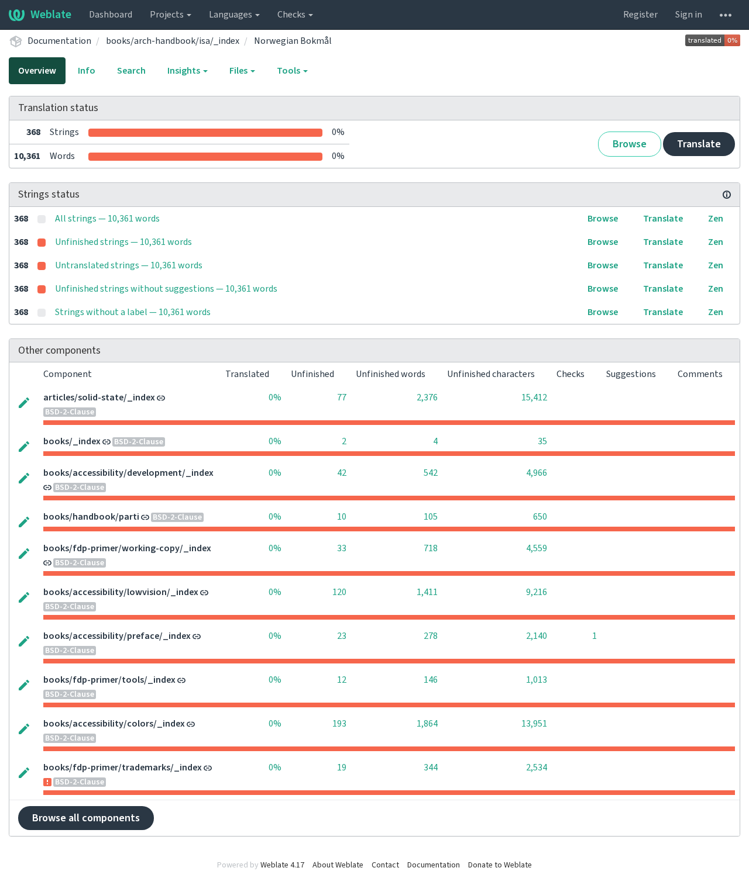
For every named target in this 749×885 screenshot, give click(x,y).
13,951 (534, 723)
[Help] (725, 14)
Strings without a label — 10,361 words (133, 312)
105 (431, 516)
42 (341, 472)
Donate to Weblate (500, 865)
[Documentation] (727, 194)
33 (341, 548)
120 (339, 592)
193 (339, 723)
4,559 (536, 548)
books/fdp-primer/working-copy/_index (127, 548)
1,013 (536, 679)
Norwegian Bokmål (293, 40)
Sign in (688, 14)
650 (540, 516)
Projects (167, 14)
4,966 (536, 472)
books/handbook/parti (91, 516)
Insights (184, 70)
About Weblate (337, 865)
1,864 (427, 723)
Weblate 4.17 (282, 865)
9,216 (536, 592)
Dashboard (110, 14)
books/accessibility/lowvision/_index (120, 592)
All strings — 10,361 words (107, 218)
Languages (231, 14)
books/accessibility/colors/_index (114, 723)
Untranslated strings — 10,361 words (128, 265)
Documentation (59, 40)
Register (640, 14)
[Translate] (24, 401)
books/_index (72, 441)
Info (86, 70)
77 (341, 397)
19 (341, 767)
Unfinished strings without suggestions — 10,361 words (166, 288)
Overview (37, 70)
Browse (630, 144)
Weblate (50, 14)
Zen (715, 218)
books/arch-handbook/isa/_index (172, 40)
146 (431, 679)
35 (542, 441)
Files (239, 70)
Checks (292, 14)
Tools (289, 70)
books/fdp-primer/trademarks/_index (122, 767)
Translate (699, 144)
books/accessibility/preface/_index (117, 636)
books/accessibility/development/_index (128, 472)
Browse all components (86, 818)
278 (431, 636)
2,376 (427, 397)
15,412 (534, 397)
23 (341, 636)
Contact (385, 865)
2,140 (536, 636)
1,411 (427, 592)
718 (431, 548)
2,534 (536, 767)
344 (431, 767)
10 (341, 516)
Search (131, 70)
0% (275, 397)
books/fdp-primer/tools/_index (109, 679)
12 (341, 679)
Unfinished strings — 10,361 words (123, 242)
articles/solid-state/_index (99, 397)
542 (431, 472)
